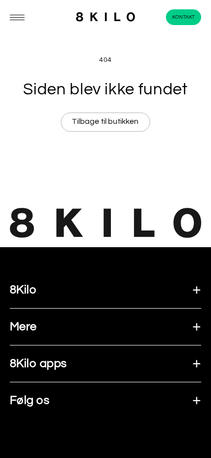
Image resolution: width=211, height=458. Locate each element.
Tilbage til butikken (105, 121)
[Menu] (17, 17)
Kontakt (183, 17)
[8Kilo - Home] (105, 17)
